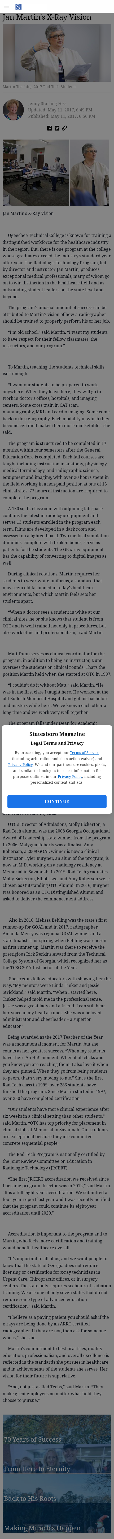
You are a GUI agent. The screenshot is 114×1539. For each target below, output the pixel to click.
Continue (57, 801)
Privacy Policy (20, 764)
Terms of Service (84, 752)
